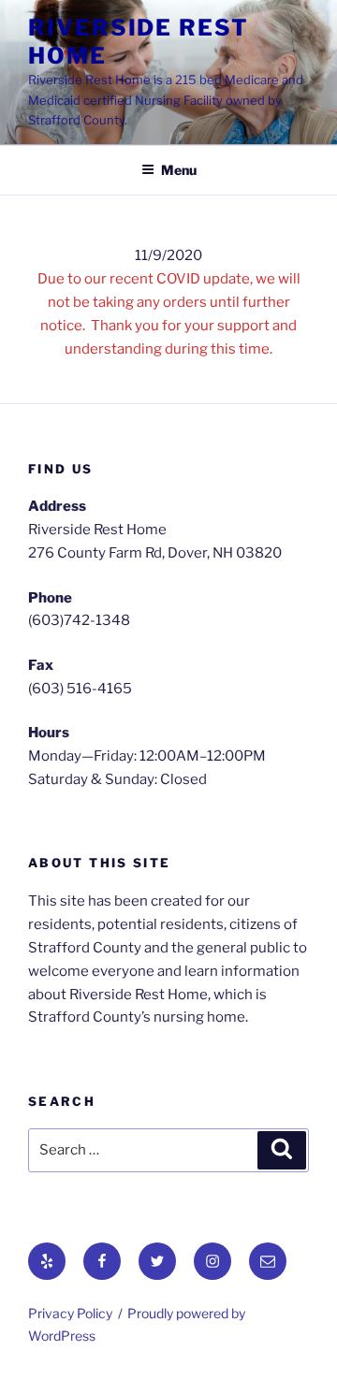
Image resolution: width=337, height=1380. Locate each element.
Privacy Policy (70, 1313)
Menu (179, 170)
